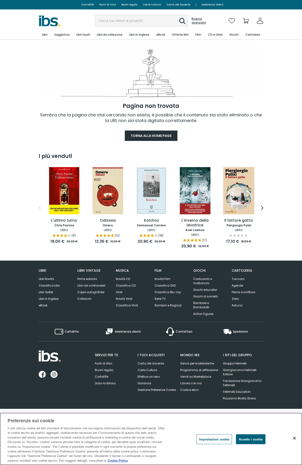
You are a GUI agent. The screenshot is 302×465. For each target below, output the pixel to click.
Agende (237, 285)
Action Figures (203, 314)
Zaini (235, 299)
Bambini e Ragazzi (168, 305)
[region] (151, 439)
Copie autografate (90, 292)
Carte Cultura (152, 4)
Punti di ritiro (107, 4)
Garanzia (144, 383)
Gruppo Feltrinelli (235, 363)
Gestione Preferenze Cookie (157, 390)
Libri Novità (46, 279)
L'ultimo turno (64, 220)
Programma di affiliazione (199, 370)
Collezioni (84, 299)
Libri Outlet (46, 292)
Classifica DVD (165, 285)
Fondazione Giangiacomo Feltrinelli (242, 383)
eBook (43, 305)
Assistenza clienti (212, 4)
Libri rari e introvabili (91, 285)
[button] (182, 21)
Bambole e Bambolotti (201, 305)
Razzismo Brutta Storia (239, 398)
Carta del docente (178, 4)
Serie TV (160, 299)
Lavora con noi (191, 383)
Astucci (237, 305)
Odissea (108, 220)
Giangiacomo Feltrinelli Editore (239, 372)
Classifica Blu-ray (168, 292)
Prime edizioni (87, 279)
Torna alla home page (151, 135)
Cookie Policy (118, 460)
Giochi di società (205, 296)
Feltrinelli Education (237, 392)
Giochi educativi (205, 290)
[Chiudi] (294, 438)
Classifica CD (126, 285)
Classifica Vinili (127, 305)
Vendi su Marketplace (195, 377)
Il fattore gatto (238, 220)
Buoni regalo (129, 4)
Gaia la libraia (105, 383)
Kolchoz (151, 220)
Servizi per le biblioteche (197, 363)
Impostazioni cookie (214, 439)
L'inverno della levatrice (195, 223)
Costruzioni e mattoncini (202, 281)
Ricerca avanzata (199, 21)
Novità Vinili (124, 299)
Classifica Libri (49, 285)
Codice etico (189, 390)
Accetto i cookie (251, 439)
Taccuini (238, 279)
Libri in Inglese (49, 299)
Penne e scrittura (243, 292)
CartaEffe (87, 4)
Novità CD (123, 279)
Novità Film (162, 279)
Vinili (119, 292)
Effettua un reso (149, 377)
